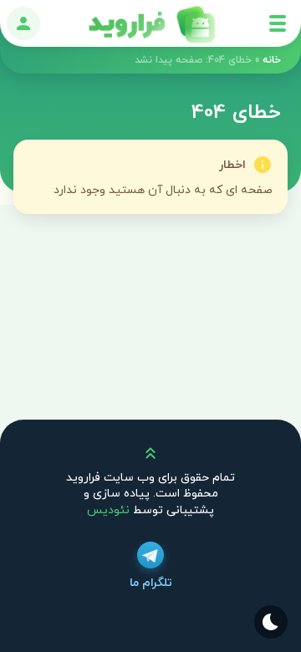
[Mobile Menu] (277, 23)
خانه (272, 60)
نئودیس (108, 510)
